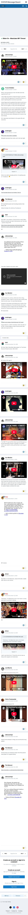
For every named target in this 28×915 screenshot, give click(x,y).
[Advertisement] (14, 23)
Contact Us (14, 911)
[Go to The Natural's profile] (2, 200)
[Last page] (26, 49)
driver (7, 574)
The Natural (8, 199)
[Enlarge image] (9, 135)
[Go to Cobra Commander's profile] (2, 700)
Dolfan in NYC (5, 42)
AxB (6, 215)
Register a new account (14, 876)
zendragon (8, 131)
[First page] (2, 49)
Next (23, 49)
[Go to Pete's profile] (2, 150)
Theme (7, 911)
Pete (19, 636)
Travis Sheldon (9, 88)
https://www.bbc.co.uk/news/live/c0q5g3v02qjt (12, 770)
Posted (11, 56)
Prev (5, 49)
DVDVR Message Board (10, 2)
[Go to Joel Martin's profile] (2, 668)
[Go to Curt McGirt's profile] (2, 293)
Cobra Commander (10, 699)
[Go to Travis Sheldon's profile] (2, 88)
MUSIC (12, 43)
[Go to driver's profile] (2, 574)
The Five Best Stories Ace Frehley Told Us (11, 192)
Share (7, 895)
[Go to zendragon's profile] (2, 131)
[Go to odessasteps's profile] (2, 55)
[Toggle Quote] (3, 155)
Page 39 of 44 (14, 49)
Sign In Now (14, 886)
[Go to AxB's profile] (2, 215)
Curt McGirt (8, 293)
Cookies (20, 911)
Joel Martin (8, 668)
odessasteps (9, 54)
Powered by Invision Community (14, 912)
